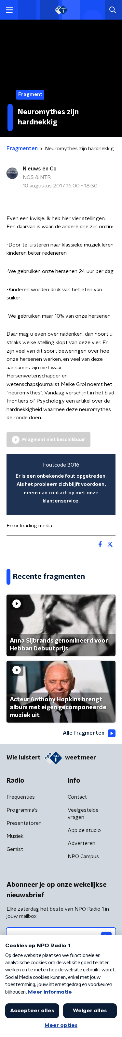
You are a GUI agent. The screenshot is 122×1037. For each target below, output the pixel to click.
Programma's (22, 810)
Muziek (15, 836)
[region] (61, 484)
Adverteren (81, 843)
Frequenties (21, 797)
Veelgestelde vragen (83, 813)
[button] (9, 10)
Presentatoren (24, 823)
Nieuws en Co (40, 168)
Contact (77, 797)
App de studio (84, 830)
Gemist (15, 849)
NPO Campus (83, 856)
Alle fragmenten (83, 733)
